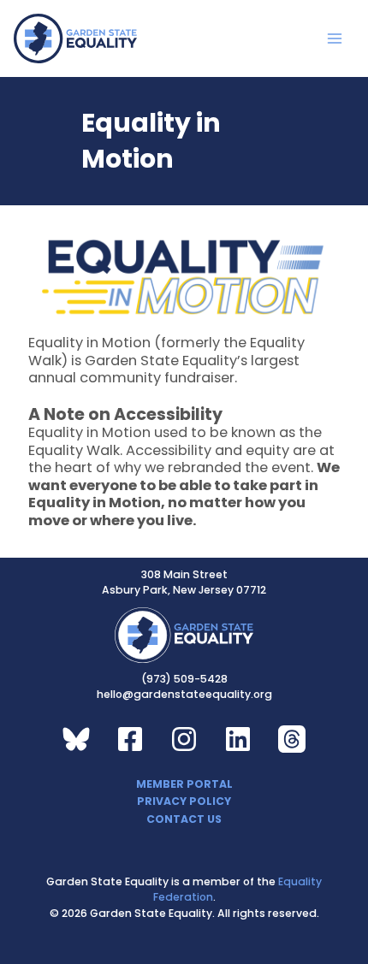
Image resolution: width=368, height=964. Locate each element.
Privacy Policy (184, 801)
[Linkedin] (238, 739)
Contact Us (184, 819)
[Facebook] (130, 739)
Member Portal (184, 784)
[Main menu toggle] (335, 39)
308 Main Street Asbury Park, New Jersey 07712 (184, 582)
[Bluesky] (76, 739)
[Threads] (292, 739)
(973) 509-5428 (184, 678)
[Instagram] (184, 739)
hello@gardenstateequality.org (184, 694)
